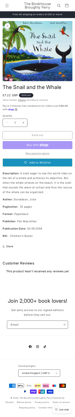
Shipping (22, 100)
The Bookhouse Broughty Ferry (36, 398)
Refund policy (24, 402)
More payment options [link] (38, 153)
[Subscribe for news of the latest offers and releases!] (64, 325)
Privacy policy (42, 402)
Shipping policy (27, 407)
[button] (7, 5)
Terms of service (60, 402)
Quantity (7, 115)
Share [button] (9, 246)
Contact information (49, 407)
